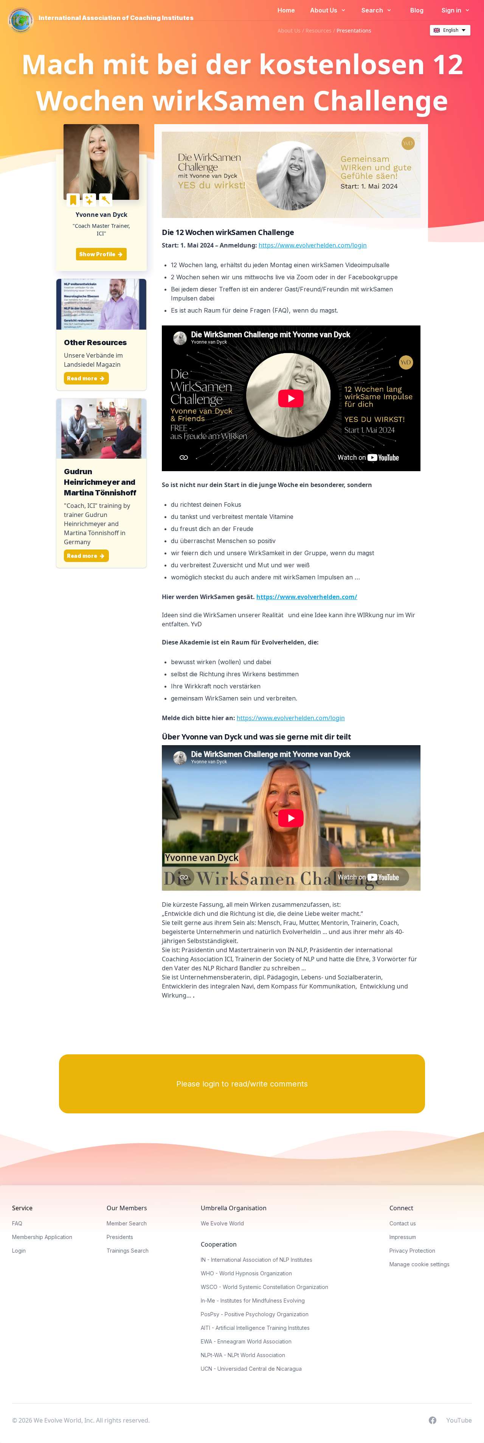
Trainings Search (128, 1250)
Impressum (402, 1237)
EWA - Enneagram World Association (246, 1341)
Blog (417, 10)
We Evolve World (222, 1223)
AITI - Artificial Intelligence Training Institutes (255, 1328)
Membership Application (42, 1237)
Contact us (402, 1223)
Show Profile (97, 254)
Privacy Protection (412, 1250)
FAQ (17, 1223)
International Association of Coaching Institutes (116, 18)
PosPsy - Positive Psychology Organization (255, 1314)
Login (19, 1250)
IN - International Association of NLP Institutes (256, 1259)
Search (373, 10)
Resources (319, 30)
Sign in (452, 10)
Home (286, 10)
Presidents (120, 1237)
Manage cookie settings (419, 1264)
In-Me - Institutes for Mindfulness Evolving (253, 1300)
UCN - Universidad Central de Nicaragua (251, 1368)
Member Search (127, 1223)
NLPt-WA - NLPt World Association (243, 1355)
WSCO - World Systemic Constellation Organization (264, 1287)
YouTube (459, 1420)
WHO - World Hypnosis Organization (246, 1273)
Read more (82, 378)
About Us (324, 10)
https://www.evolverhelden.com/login (313, 245)
